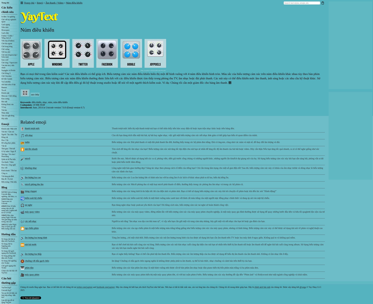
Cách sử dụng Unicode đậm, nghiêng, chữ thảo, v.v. (9, 194)
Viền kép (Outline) (7, 41)
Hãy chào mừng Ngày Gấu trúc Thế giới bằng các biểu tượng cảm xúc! (9, 218)
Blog (4, 187)
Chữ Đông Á (6, 73)
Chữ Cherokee (6, 76)
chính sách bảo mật (262, 287)
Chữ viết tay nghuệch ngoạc (8, 21)
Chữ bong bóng (6, 46)
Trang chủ (5, 3)
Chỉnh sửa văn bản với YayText (9, 272)
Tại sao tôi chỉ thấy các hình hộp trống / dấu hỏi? (9, 295)
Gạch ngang (5, 25)
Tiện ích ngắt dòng (7, 116)
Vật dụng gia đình (7, 176)
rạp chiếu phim (32, 228)
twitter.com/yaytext (85, 287)
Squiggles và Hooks (8, 70)
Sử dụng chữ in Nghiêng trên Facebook (6, 246)
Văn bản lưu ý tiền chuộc (7, 66)
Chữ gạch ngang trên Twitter (8, 267)
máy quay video (32, 212)
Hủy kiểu (4, 119)
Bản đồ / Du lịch (7, 179)
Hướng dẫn (8, 234)
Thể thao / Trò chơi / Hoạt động (8, 155)
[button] (21, 3)
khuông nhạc (31, 168)
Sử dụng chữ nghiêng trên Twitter (8, 262)
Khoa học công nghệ (8, 165)
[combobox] (302, 3)
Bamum (4, 87)
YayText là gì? (6, 287)
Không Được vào (7, 104)
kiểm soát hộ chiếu (33, 198)
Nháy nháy (5, 113)
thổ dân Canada (6, 79)
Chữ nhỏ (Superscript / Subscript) (9, 56)
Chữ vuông (5, 49)
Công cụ (4, 173)
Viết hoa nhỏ (5, 52)
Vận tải (3, 146)
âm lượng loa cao (33, 177)
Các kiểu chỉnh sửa (7, 9)
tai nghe (28, 205)
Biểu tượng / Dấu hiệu (9, 182)
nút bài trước (31, 244)
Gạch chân (5, 33)
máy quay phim (32, 274)
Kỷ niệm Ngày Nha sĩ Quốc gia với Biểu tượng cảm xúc (8, 227)
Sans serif (4, 60)
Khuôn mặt (5, 93)
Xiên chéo (4, 27)
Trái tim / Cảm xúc (7, 132)
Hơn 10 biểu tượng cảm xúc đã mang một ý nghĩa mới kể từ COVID (9, 209)
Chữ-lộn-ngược (6, 43)
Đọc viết (4, 168)
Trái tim (4, 110)
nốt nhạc (29, 135)
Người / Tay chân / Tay (9, 134)
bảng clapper (31, 191)
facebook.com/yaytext (106, 287)
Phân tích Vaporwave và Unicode (7, 201)
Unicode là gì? (6, 290)
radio (27, 142)
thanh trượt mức (32, 128)
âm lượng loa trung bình (36, 237)
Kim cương (5, 99)
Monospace (5, 30)
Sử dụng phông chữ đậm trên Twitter (8, 257)
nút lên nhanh (31, 149)
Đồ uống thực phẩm (8, 143)
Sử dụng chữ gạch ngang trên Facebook (8, 252)
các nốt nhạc (30, 221)
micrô (27, 158)
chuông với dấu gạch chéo (37, 261)
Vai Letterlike (6, 82)
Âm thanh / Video (7, 162)
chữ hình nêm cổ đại (8, 85)
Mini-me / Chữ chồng (8, 96)
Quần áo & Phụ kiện (8, 159)
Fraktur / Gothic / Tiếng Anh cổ (7, 37)
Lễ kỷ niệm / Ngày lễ (8, 151)
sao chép (35, 94)
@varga (303, 287)
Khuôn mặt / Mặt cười (9, 129)
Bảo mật (4, 102)
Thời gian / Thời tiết (8, 149)
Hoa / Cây (4, 140)
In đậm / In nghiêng (8, 17)
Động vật (4, 137)
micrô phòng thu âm (34, 184)
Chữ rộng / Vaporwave (9, 63)
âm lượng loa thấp (33, 254)
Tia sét (3, 90)
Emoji (5, 124)
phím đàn (29, 267)
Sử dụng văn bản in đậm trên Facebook (8, 240)
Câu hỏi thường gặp (8, 280)
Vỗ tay (3, 107)
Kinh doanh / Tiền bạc (9, 171)
